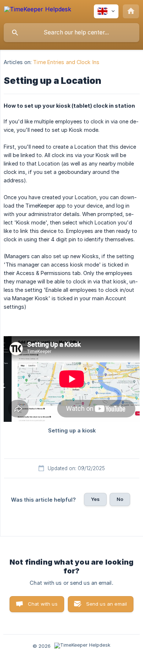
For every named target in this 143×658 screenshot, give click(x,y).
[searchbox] (71, 32)
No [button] (120, 499)
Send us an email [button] (106, 604)
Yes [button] (95, 499)
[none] (37, 10)
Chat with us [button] (43, 604)
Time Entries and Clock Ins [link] (66, 62)
